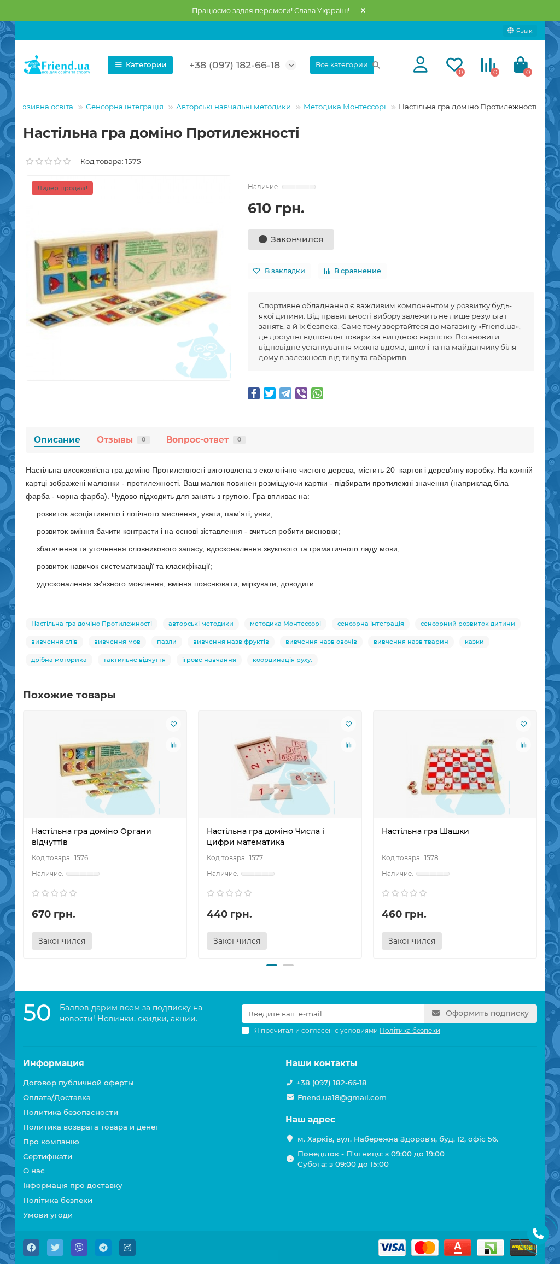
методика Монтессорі (285, 623)
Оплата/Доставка (57, 1097)
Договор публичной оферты (78, 1082)
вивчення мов (117, 641)
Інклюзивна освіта (38, 106)
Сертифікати (47, 1156)
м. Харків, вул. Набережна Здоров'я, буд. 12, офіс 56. (398, 1138)
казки (474, 641)
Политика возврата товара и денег (91, 1126)
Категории (146, 64)
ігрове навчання (209, 659)
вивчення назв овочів (321, 641)
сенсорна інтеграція (370, 623)
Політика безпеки (57, 1200)
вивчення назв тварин (411, 641)
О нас (34, 1170)
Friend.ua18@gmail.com (342, 1097)
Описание (57, 439)
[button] (271, 965)
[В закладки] (173, 724)
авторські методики (201, 623)
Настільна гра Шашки (425, 831)
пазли (167, 641)
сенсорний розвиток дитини (468, 623)
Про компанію (51, 1141)
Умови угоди (48, 1214)
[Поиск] (376, 65)
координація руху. (282, 659)
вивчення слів (54, 641)
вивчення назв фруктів (231, 641)
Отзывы (121, 439)
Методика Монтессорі (345, 106)
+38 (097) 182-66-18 (331, 1082)
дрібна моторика (59, 659)
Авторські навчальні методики (233, 106)
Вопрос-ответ (203, 439)
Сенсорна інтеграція (125, 106)
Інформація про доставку (72, 1185)
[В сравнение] (173, 744)
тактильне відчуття (134, 659)
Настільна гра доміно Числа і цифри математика (265, 836)
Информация (53, 1063)
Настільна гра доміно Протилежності (91, 623)
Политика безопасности (70, 1112)
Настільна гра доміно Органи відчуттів (91, 836)
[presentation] (24, 833)
